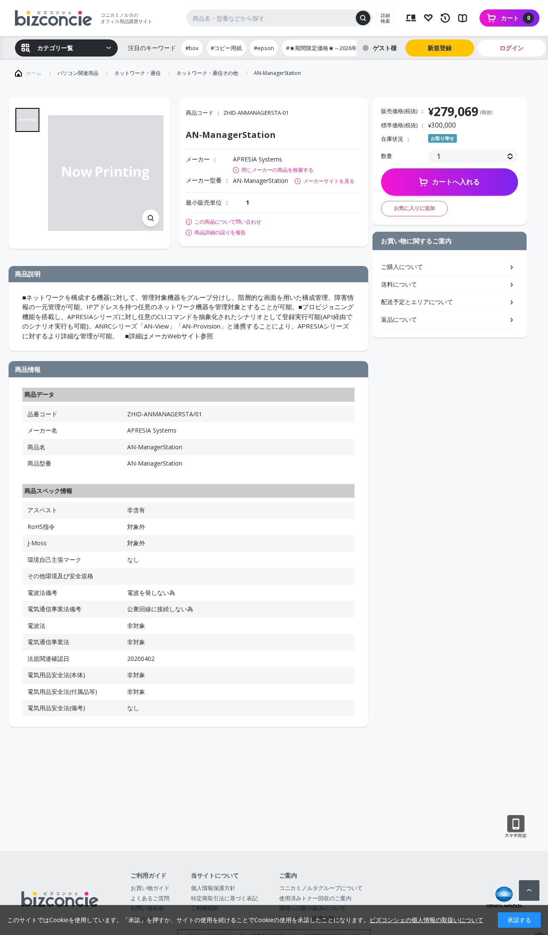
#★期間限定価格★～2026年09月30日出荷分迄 (344, 48)
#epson (264, 48)
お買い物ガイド (150, 888)
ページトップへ (529, 890)
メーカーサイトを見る (328, 181)
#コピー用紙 (226, 48)
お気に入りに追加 (414, 208)
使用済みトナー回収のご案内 (315, 898)
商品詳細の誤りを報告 (220, 232)
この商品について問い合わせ (227, 221)
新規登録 (440, 48)
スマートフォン (516, 826)
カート (515, 18)
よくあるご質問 (150, 898)
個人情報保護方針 (213, 888)
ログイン (512, 48)
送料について (399, 284)
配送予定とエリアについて (417, 302)
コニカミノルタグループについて (321, 888)
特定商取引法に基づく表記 (224, 898)
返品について (399, 319)
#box (192, 48)
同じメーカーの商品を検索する (277, 169)
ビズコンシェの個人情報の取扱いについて (426, 920)
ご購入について (402, 267)
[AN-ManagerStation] (106, 173)
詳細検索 (385, 18)
